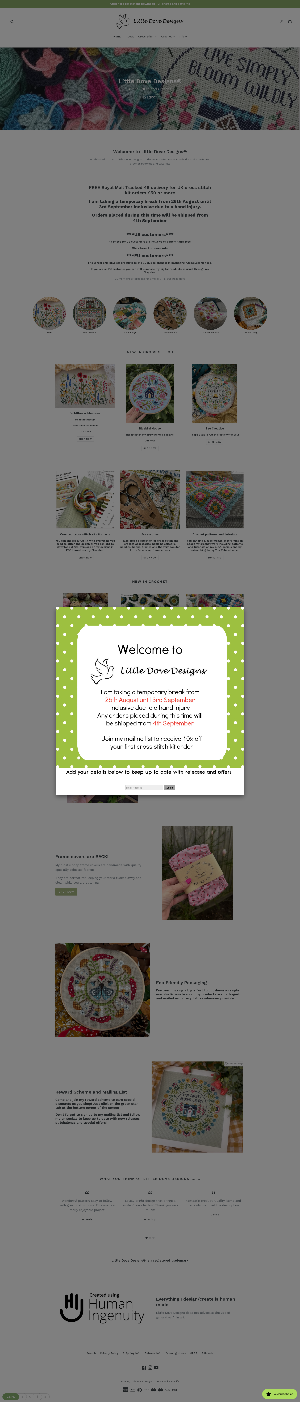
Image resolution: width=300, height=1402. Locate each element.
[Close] (244, 607)
